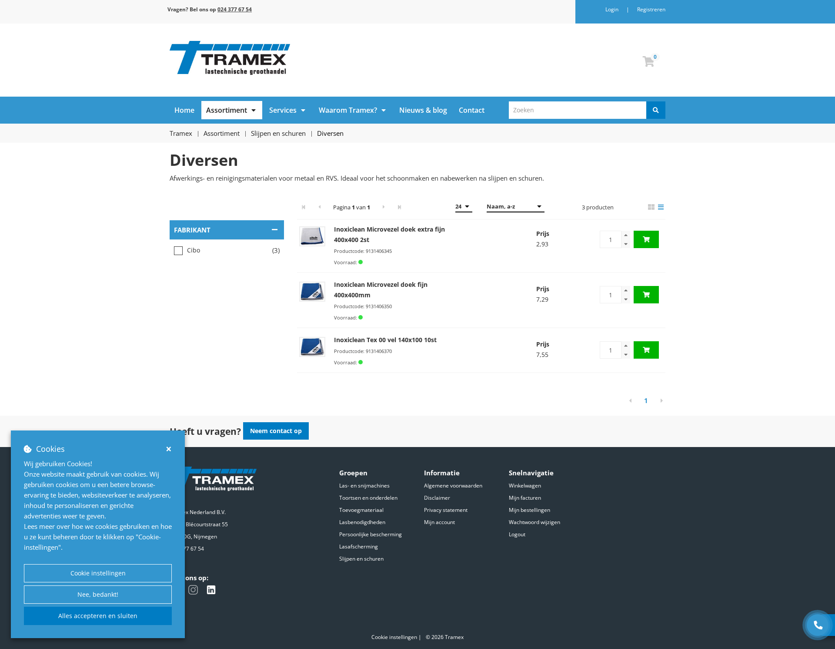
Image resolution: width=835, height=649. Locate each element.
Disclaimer (437, 497)
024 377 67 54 (187, 548)
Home (184, 110)
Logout (517, 534)
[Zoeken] (655, 110)
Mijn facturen (525, 497)
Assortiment (226, 110)
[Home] (290, 58)
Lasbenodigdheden (362, 522)
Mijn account (439, 522)
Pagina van (351, 207)
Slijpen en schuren (361, 558)
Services (283, 110)
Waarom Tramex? (348, 110)
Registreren (651, 9)
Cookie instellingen (98, 573)
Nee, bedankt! (97, 594)
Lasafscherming (358, 546)
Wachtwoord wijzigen (534, 522)
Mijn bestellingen (529, 510)
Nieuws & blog (423, 110)
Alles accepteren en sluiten (97, 616)
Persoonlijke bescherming (370, 534)
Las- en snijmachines (364, 485)
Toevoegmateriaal (361, 510)
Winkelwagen (525, 485)
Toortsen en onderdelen (368, 497)
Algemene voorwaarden (453, 485)
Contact (471, 110)
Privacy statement (446, 510)
